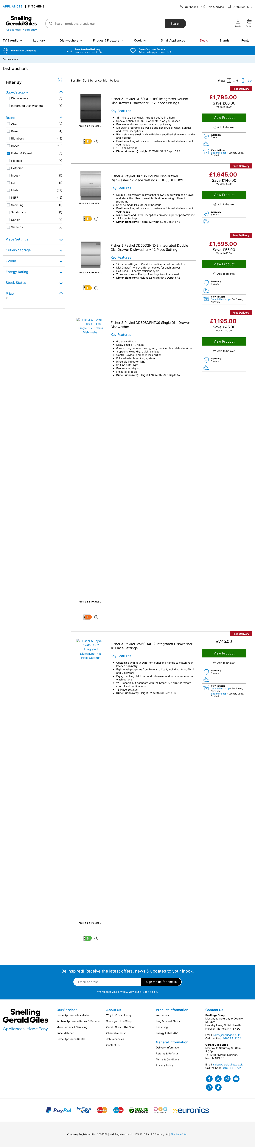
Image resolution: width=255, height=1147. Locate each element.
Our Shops (191, 6)
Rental (245, 40)
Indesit (15, 175)
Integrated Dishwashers (27, 106)
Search (175, 23)
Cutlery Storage (18, 250)
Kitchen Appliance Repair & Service (78, 1021)
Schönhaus (18, 212)
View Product (224, 117)
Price (10, 293)
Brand (10, 118)
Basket (249, 26)
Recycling (162, 1027)
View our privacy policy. (143, 991)
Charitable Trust (116, 1033)
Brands (225, 40)
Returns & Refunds (167, 1053)
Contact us (112, 1045)
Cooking (140, 40)
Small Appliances (173, 40)
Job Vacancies (115, 1039)
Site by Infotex (179, 1134)
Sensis (15, 220)
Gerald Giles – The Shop (120, 1027)
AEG (14, 123)
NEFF (14, 197)
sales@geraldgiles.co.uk (228, 1064)
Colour (11, 261)
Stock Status (16, 283)
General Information (172, 1042)
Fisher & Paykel (21, 153)
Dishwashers (69, 40)
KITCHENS (36, 6)
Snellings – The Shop (119, 1021)
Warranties (162, 1015)
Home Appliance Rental (71, 1039)
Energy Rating (17, 272)
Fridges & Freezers (106, 40)
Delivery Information (168, 1047)
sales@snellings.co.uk (226, 1034)
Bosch (15, 146)
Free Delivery (241, 88)
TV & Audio (10, 40)
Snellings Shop (219, 152)
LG (13, 183)
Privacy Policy (164, 1065)
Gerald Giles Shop (220, 299)
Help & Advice (215, 6)
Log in (238, 26)
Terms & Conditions (167, 1059)
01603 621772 (232, 1067)
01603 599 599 (242, 6)
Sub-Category (17, 92)
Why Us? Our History (118, 1015)
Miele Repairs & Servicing (72, 1027)
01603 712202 (232, 1038)
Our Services (67, 1010)
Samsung (17, 205)
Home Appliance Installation (73, 1015)
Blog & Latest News (168, 1021)
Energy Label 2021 (167, 1033)
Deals (204, 40)
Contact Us (214, 1010)
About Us (113, 1010)
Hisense (16, 160)
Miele (14, 190)
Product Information (172, 1010)
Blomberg (17, 138)
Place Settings (17, 239)
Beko (14, 131)
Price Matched (65, 1033)
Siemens (17, 227)
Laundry (39, 40)
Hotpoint (17, 168)
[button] (32, 50)
